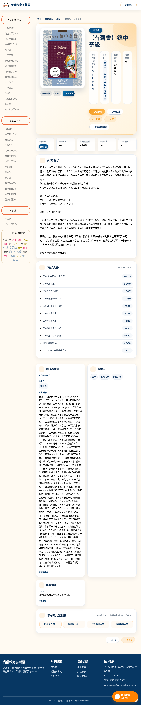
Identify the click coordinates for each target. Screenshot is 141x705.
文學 (26, 243)
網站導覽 (81, 671)
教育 (13, 256)
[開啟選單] (74, 5)
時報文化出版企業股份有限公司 (105, 80)
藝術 (20, 240)
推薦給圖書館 (101, 127)
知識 (25, 252)
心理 (14, 240)
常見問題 (55, 667)
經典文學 (105, 376)
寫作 (15, 243)
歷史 (10, 244)
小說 (5, 247)
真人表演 (69, 93)
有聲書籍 (49, 19)
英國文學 (117, 376)
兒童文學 (7, 240)
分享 (112, 119)
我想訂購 (116, 111)
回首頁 (129, 640)
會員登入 (55, 676)
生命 (21, 244)
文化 (6, 256)
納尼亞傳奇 (15, 251)
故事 (19, 256)
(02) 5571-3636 (111, 675)
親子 (25, 247)
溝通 (15, 260)
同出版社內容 (98, 624)
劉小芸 (43, 385)
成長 (5, 243)
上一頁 (114, 640)
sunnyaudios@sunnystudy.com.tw (120, 685)
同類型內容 (49, 624)
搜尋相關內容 (122, 624)
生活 (24, 256)
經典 (25, 240)
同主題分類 (73, 624)
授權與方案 (56, 671)
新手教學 (81, 667)
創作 (6, 252)
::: (37, 15)
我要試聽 (98, 111)
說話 (20, 247)
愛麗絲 (13, 247)
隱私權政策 (82, 676)
